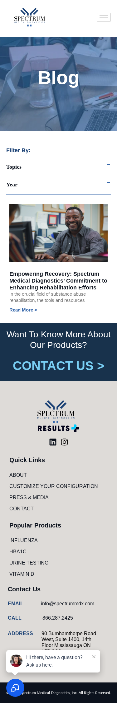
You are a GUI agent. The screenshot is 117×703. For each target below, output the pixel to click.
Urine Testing (28, 562)
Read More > (23, 309)
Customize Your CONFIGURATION (53, 486)
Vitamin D (21, 574)
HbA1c (18, 551)
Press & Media (29, 497)
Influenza (23, 540)
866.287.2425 (57, 618)
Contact (21, 508)
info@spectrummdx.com (67, 603)
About (18, 475)
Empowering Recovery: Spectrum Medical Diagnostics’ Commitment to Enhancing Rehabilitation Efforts (58, 281)
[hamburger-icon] (104, 17)
